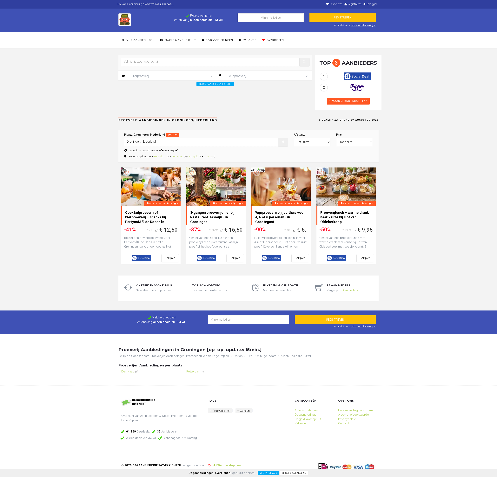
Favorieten (335, 4)
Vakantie (249, 39)
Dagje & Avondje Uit (180, 39)
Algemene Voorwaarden (354, 414)
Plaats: (150, 134)
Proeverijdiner (221, 410)
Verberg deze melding (294, 473)
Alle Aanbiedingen (140, 39)
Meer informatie (268, 473)
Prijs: (339, 134)
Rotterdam (159, 156)
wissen (173, 135)
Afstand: (299, 134)
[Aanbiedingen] (161, 402)
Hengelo (193, 156)
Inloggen (372, 4)
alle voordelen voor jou (363, 25)
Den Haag (177, 156)
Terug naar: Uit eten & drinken (216, 84)
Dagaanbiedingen (219, 39)
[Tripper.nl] (357, 87)
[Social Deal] (357, 76)
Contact (343, 423)
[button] (304, 62)
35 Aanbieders (348, 290)
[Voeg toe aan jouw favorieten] (126, 173)
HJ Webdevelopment (227, 465)
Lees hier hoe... (164, 4)
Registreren (354, 4)
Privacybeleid (347, 419)
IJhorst (208, 156)
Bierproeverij (171, 76)
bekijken (170, 258)
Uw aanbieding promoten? (348, 101)
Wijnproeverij (268, 76)
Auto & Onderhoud (307, 410)
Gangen (245, 410)
